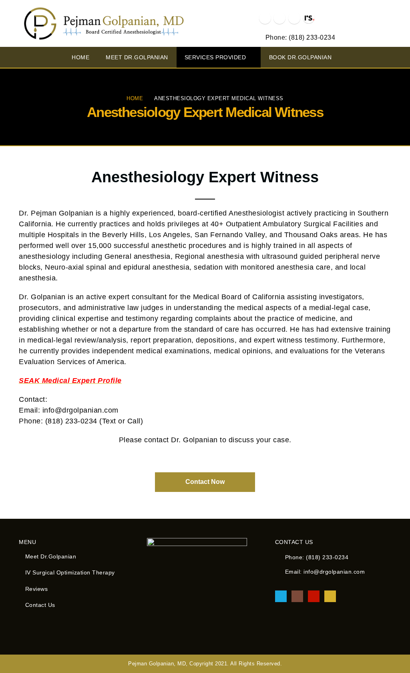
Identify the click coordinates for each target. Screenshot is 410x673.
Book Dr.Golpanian (300, 57)
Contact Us (40, 605)
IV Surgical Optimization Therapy (70, 572)
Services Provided (215, 57)
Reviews (36, 589)
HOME (80, 57)
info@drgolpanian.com (334, 571)
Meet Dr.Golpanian (137, 57)
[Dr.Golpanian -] (103, 23)
